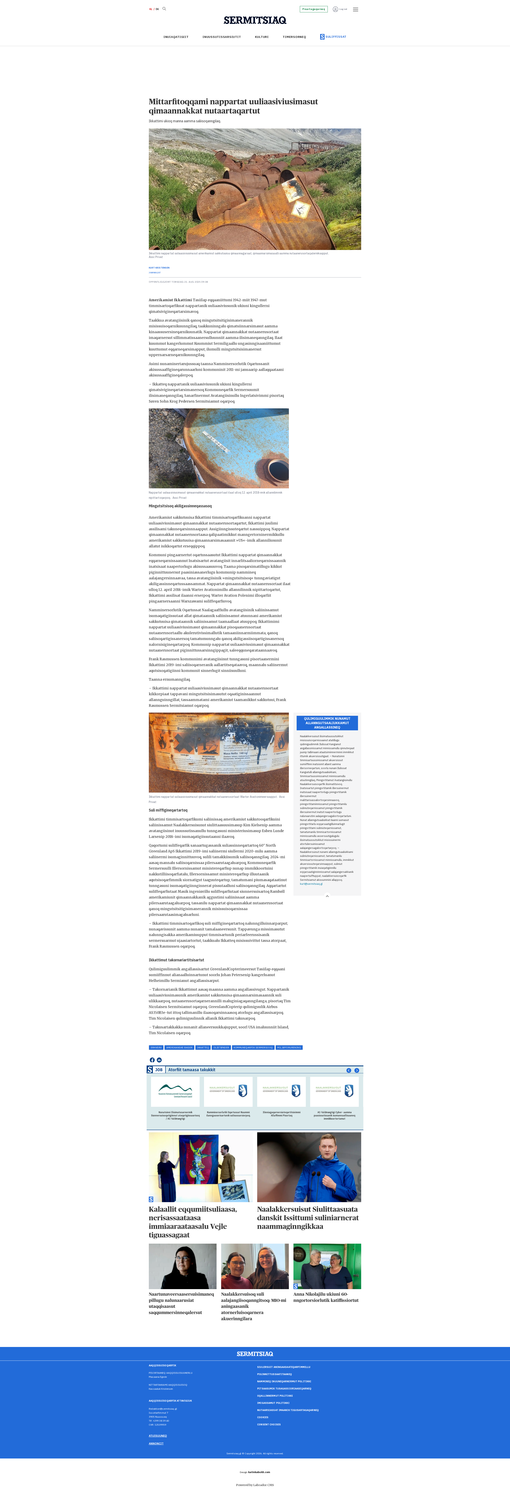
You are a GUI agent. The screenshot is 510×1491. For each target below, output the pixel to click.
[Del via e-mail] (159, 1060)
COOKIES (262, 1417)
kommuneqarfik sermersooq (253, 1047)
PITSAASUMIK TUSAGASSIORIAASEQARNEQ (284, 1388)
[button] (348, 1070)
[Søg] (164, 9)
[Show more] (327, 896)
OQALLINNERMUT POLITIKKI (275, 1395)
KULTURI (262, 37)
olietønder (221, 1047)
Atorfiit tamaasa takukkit (191, 1069)
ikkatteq (203, 1047)
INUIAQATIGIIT (176, 37)
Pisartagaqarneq (313, 9)
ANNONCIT (156, 1443)
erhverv (156, 1047)
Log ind (343, 9)
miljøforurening (289, 1047)
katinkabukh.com (259, 1472)
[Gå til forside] (255, 20)
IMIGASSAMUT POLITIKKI (273, 1402)
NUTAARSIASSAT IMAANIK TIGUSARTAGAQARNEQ (288, 1410)
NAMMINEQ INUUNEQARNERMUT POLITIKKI (284, 1381)
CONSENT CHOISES (269, 1424)
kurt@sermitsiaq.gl (311, 884)
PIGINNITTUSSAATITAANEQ (274, 1374)
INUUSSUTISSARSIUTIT (222, 37)
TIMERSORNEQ (294, 37)
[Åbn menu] (354, 9)
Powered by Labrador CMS (255, 1485)
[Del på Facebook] (152, 1060)
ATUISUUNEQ (158, 1436)
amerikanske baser (179, 1047)
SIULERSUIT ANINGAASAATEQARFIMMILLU (283, 1367)
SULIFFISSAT (336, 37)
